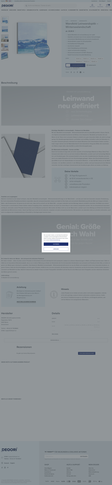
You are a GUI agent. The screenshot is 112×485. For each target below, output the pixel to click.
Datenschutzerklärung (55, 240)
